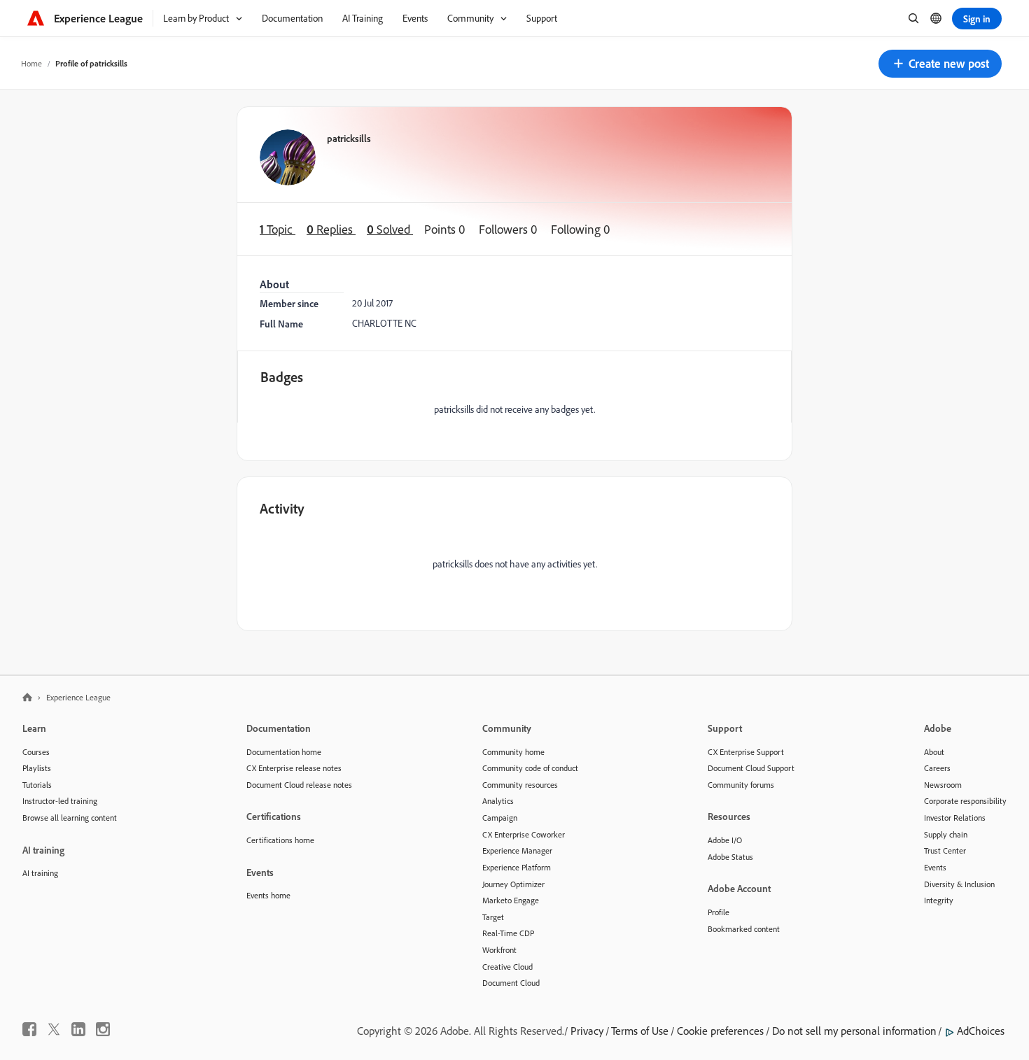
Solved (390, 229)
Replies (331, 229)
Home (31, 63)
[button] (940, 64)
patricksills (349, 138)
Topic (277, 229)
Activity (282, 508)
